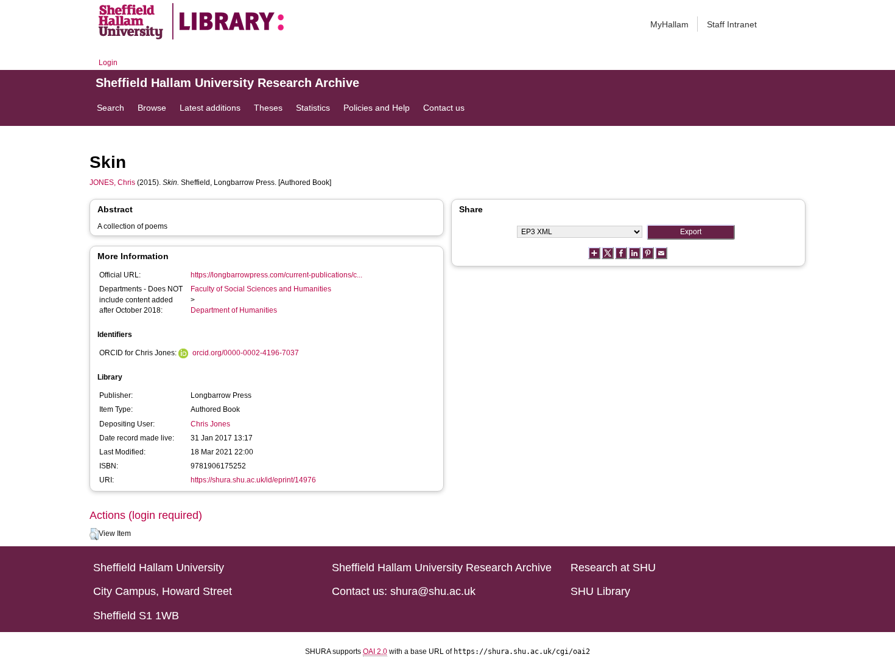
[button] (94, 534)
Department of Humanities (234, 310)
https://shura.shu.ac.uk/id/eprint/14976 (253, 480)
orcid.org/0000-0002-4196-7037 (245, 353)
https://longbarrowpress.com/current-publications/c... (276, 275)
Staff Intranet (732, 24)
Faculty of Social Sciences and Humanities (261, 289)
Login (108, 62)
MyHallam (669, 24)
